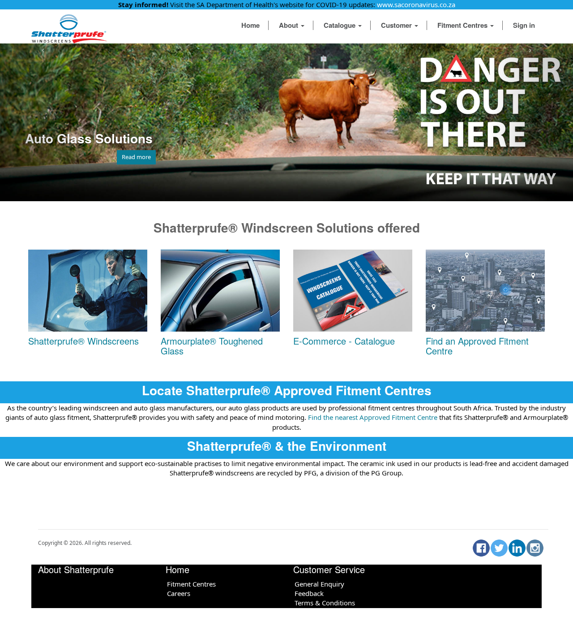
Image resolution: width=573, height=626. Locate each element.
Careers (178, 593)
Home (250, 25)
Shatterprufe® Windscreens (83, 340)
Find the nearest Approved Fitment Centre (371, 417)
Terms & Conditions (325, 602)
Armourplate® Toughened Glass (212, 345)
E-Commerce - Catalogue (344, 340)
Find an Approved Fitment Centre (477, 345)
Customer (397, 25)
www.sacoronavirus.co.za (416, 4)
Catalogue (340, 25)
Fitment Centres (463, 25)
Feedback (309, 593)
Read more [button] (136, 157)
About (289, 25)
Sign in (524, 25)
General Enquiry (319, 583)
